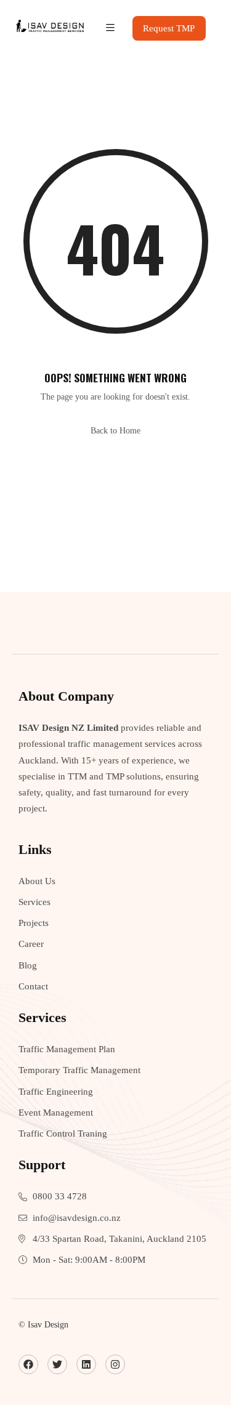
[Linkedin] (86, 1364)
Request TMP (169, 28)
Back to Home (115, 430)
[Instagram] (115, 1364)
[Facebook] (28, 1364)
